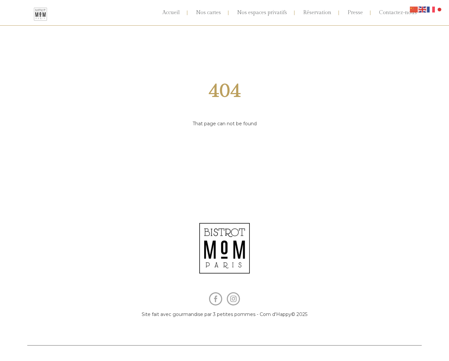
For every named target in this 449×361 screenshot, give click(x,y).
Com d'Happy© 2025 (283, 314)
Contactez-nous (398, 13)
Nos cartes (208, 13)
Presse (355, 13)
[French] (431, 9)
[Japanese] (440, 9)
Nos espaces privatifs (262, 13)
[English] (422, 9)
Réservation (317, 13)
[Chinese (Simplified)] (414, 9)
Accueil (171, 13)
